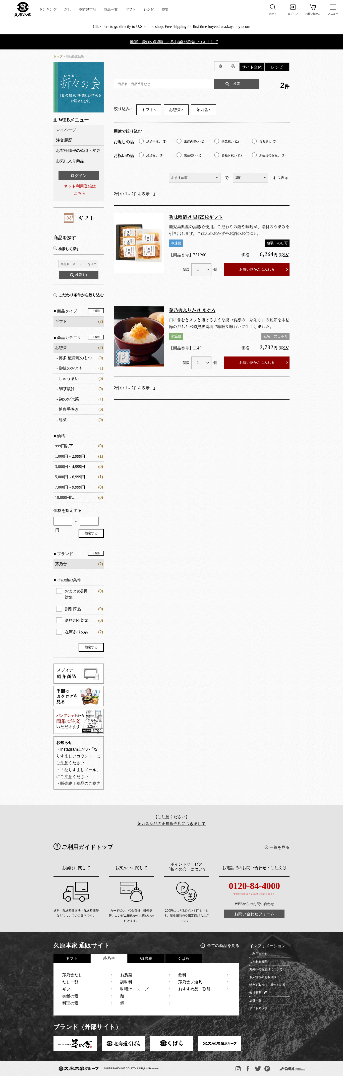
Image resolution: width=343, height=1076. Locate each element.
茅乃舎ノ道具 (190, 982)
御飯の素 (70, 996)
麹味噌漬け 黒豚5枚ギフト (196, 217)
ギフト (130, 9)
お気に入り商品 (70, 161)
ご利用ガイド (258, 953)
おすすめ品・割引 (194, 989)
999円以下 (64, 446)
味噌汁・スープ (134, 989)
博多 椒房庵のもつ (75, 358)
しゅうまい (69, 378)
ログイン (79, 175)
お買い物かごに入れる (256, 269)
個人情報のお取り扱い (264, 977)
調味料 (126, 982)
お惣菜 (61, 347)
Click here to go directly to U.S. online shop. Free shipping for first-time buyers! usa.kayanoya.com (171, 26)
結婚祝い (154, 155)
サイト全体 (252, 67)
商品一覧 (111, 9)
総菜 (63, 419)
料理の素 (70, 1003)
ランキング (47, 9)
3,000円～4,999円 (70, 466)
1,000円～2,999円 (70, 456)
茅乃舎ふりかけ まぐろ (192, 310)
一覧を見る (279, 847)
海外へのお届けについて (265, 969)
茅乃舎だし (72, 975)
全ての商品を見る (223, 945)
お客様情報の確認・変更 (78, 150)
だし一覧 (70, 982)
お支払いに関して (131, 868)
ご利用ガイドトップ (87, 847)
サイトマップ (258, 1008)
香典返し (267, 141)
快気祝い (230, 141)
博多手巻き (69, 409)
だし (67, 9)
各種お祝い (232, 155)
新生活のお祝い (272, 155)
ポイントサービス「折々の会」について (186, 866)
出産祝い (192, 155)
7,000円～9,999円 (70, 487)
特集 (164, 9)
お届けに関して (76, 868)
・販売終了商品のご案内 (78, 783)
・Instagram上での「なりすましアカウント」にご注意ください (78, 756)
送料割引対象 (84, 620)
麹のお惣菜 (69, 399)
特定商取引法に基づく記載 (267, 985)
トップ (58, 56)
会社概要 (255, 992)
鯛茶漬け (67, 389)
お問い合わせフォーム (254, 914)
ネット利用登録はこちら (80, 189)
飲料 (182, 975)
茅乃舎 (203, 109)
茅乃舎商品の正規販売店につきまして (171, 823)
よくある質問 (258, 961)
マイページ (66, 130)
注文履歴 (64, 140)
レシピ (148, 9)
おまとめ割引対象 (84, 594)
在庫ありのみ (84, 632)
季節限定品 (87, 9)
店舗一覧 (255, 1000)
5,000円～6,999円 (70, 477)
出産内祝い (194, 141)
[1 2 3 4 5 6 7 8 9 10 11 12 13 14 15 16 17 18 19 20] (201, 269)
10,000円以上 (66, 497)
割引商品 (84, 609)
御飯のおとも (71, 368)
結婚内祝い (156, 141)
